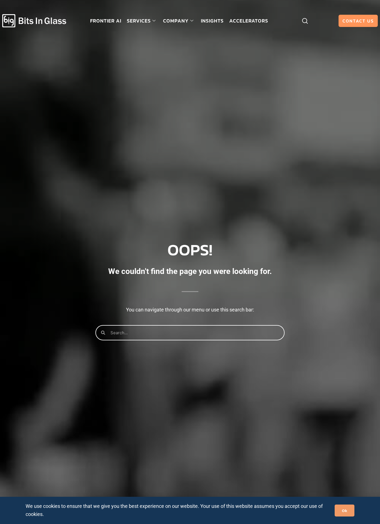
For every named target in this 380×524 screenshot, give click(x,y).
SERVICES (139, 20)
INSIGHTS (212, 20)
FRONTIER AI (105, 20)
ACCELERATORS (248, 20)
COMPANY (176, 20)
